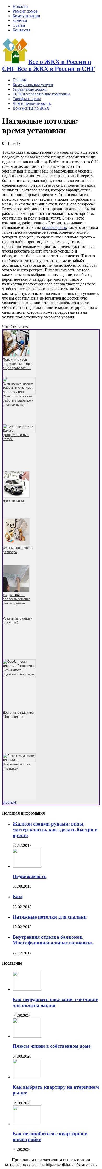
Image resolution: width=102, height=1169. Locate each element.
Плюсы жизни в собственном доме (51, 1046)
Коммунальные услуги (33, 84)
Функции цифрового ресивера (17, 550)
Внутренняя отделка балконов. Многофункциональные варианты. (53, 939)
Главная (20, 80)
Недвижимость (29, 876)
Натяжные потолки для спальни (50, 917)
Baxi (17, 896)
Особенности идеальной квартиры (18, 672)
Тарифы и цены (27, 98)
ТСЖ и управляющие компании (41, 94)
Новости (20, 6)
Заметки (20, 20)
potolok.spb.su (54, 227)
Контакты (21, 30)
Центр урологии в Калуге (16, 437)
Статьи (19, 25)
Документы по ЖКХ (31, 108)
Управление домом (30, 89)
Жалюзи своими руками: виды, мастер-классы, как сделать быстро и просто (55, 829)
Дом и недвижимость (32, 103)
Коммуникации (26, 16)
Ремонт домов (25, 11)
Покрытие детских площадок (16, 766)
